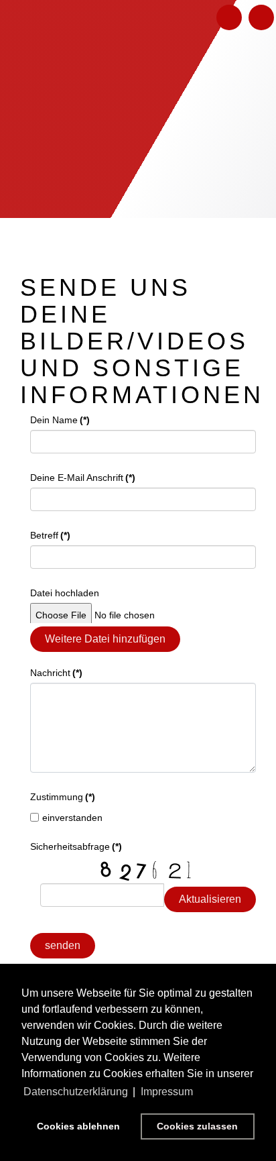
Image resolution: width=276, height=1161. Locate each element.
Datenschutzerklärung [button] (75, 1091)
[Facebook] (229, 17)
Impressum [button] (167, 1091)
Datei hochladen (64, 593)
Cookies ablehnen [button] (78, 1126)
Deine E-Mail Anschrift (82, 477)
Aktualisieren (210, 899)
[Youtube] (261, 17)
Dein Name (60, 419)
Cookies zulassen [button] (197, 1126)
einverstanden (72, 817)
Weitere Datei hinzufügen (105, 639)
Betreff (50, 535)
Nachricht (56, 672)
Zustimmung (62, 796)
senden (62, 945)
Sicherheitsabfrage (76, 846)
